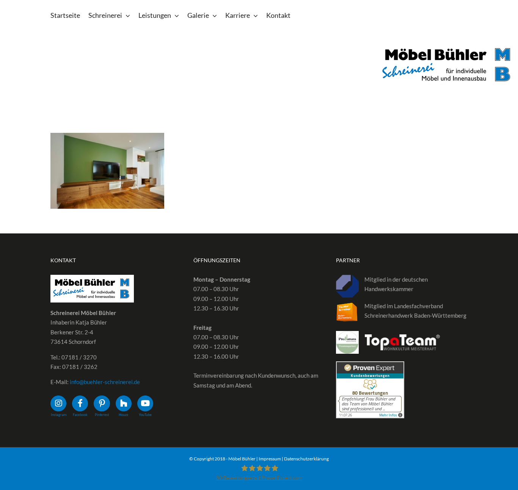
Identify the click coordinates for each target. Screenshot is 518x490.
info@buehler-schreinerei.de (105, 381)
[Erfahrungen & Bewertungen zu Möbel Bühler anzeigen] (370, 365)
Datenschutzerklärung (306, 459)
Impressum (270, 459)
